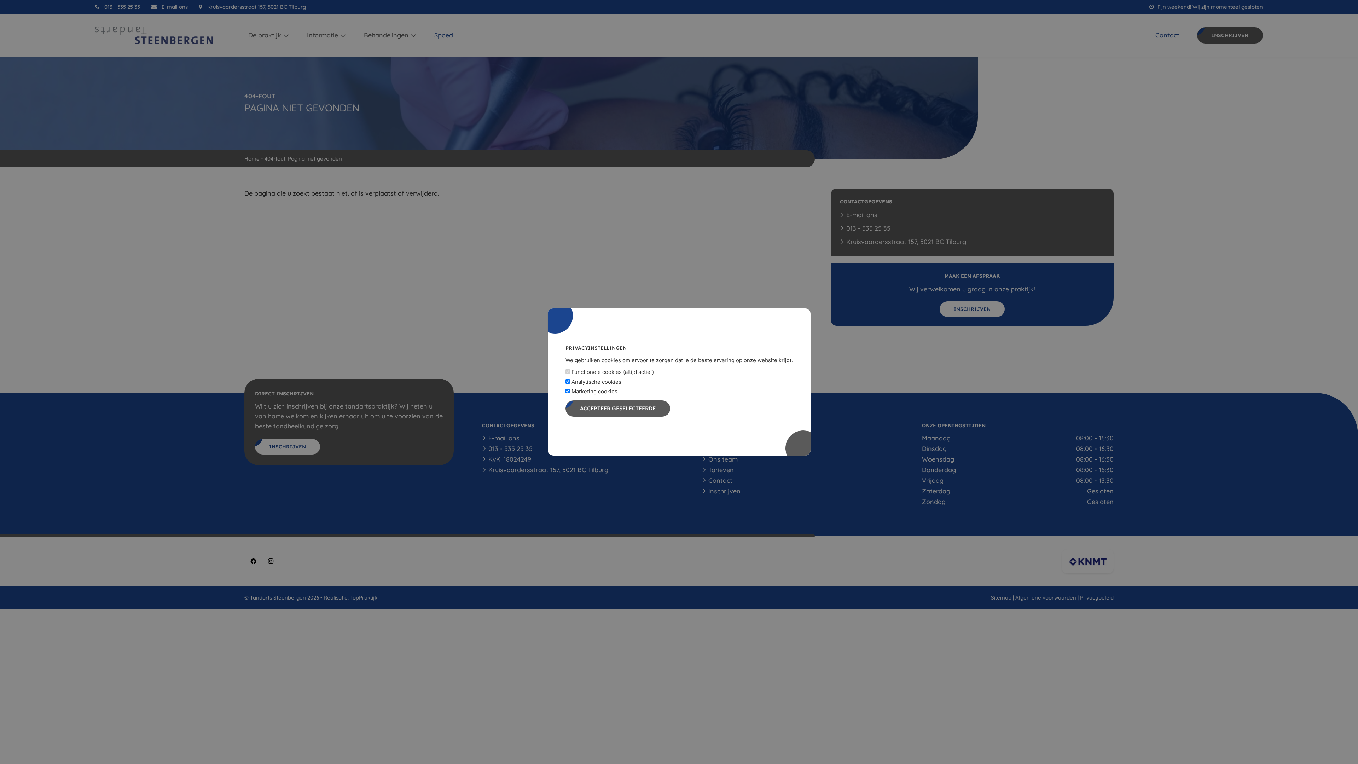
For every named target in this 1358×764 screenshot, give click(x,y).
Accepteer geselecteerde (618, 408)
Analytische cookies (595, 381)
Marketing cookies (593, 391)
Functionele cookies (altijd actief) (612, 372)
